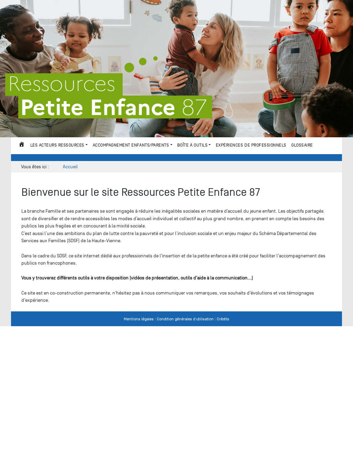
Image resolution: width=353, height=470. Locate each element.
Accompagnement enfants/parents (131, 145)
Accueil (22, 145)
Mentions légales (139, 319)
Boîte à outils (192, 145)
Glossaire (302, 145)
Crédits (223, 319)
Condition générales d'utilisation (185, 319)
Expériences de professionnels (251, 145)
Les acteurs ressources (57, 145)
